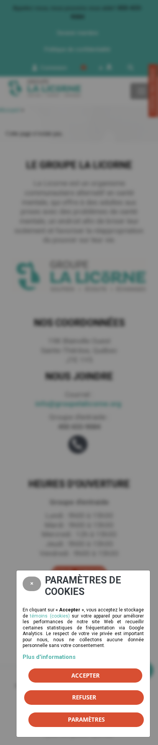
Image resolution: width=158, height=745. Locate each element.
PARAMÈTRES (86, 719)
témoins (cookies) (49, 616)
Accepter (85, 675)
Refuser (84, 697)
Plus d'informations (49, 657)
